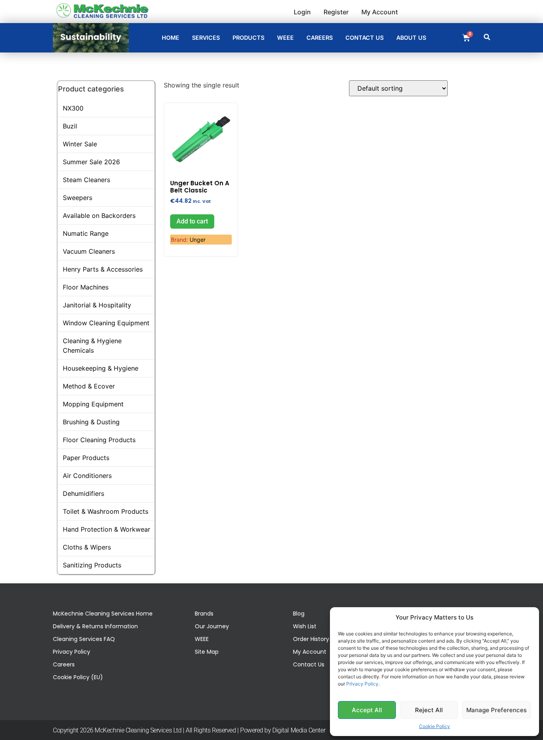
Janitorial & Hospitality (97, 305)
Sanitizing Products (92, 565)
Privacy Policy (362, 684)
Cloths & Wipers (87, 547)
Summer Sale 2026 (91, 162)
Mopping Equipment (93, 404)
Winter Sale (80, 144)
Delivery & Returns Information (95, 626)
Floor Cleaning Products (99, 440)
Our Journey (212, 626)
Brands (204, 614)
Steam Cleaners (86, 180)
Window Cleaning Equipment (106, 323)
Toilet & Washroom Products (105, 511)
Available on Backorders (99, 215)
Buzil (70, 126)
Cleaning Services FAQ (84, 639)
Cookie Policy (434, 726)
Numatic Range (86, 233)
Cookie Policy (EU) (78, 677)
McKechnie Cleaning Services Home (103, 614)
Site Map (207, 652)
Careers (64, 664)
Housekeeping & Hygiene (100, 368)
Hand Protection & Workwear (106, 529)
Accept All (367, 710)
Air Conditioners (87, 476)
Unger (198, 239)
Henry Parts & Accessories (103, 269)
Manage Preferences (496, 710)
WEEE (202, 639)
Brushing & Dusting (91, 422)
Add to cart (192, 221)
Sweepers (77, 198)
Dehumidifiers (83, 493)
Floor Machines (86, 287)
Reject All (429, 710)
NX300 (73, 108)
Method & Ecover (89, 386)
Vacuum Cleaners (89, 251)
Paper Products (86, 458)
